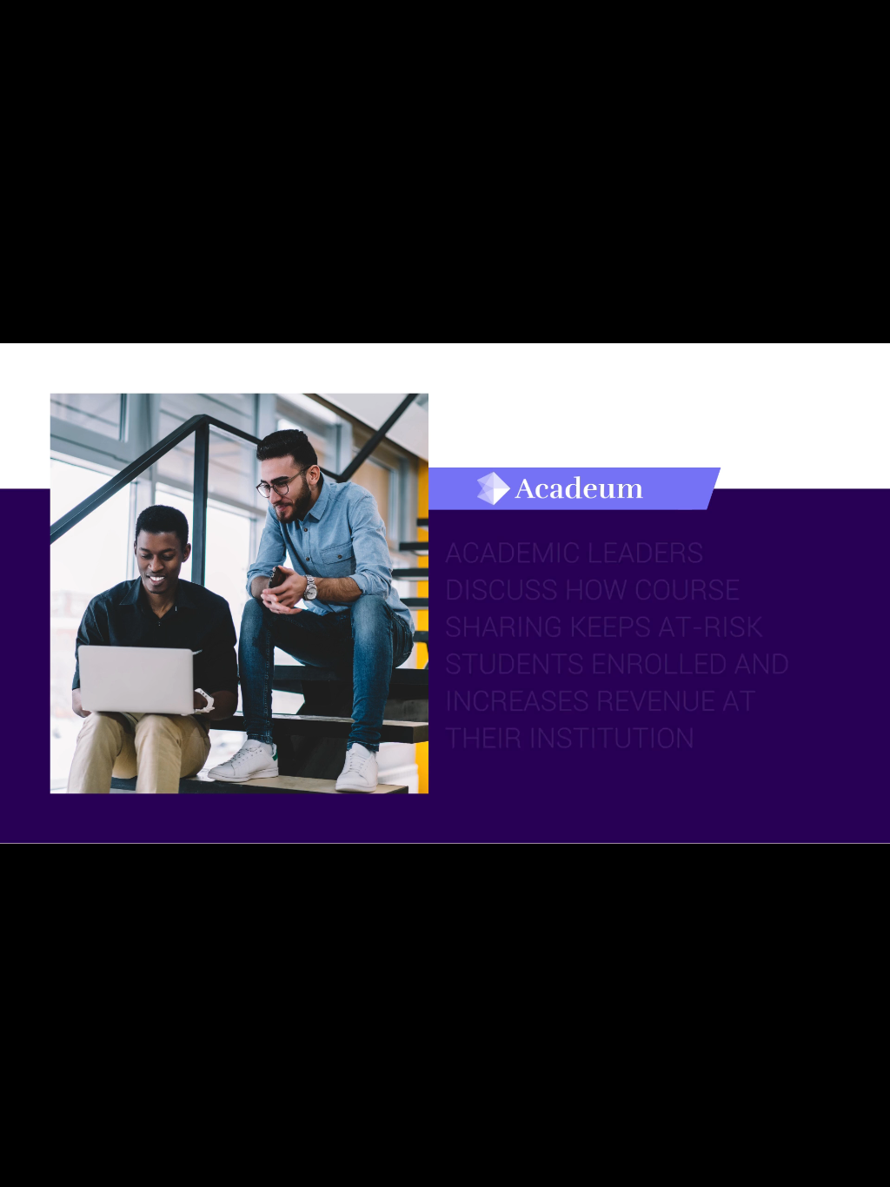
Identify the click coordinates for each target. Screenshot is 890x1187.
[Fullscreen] (867, 1168)
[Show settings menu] (822, 1168)
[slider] (423, 1168)
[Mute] (777, 1168)
